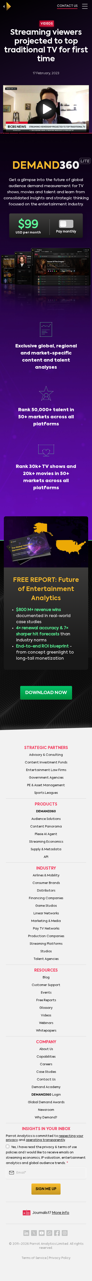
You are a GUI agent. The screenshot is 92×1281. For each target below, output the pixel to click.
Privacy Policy (60, 1258)
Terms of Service (34, 1258)
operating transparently (45, 1140)
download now (46, 693)
